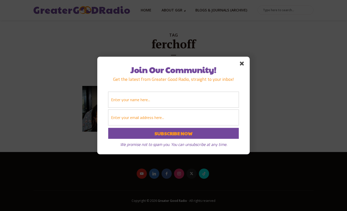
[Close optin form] (243, 65)
